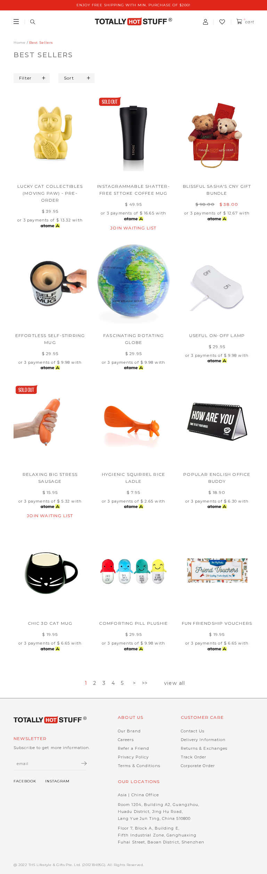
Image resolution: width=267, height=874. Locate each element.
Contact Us (193, 731)
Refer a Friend (133, 748)
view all (174, 683)
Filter (25, 78)
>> (145, 683)
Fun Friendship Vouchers (217, 623)
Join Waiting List (133, 227)
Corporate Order (198, 765)
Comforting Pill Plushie (133, 623)
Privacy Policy (133, 757)
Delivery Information (203, 739)
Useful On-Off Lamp (217, 335)
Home (20, 42)
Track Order (194, 757)
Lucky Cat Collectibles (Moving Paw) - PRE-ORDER (50, 193)
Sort (69, 78)
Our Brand (129, 731)
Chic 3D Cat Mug (50, 623)
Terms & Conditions (139, 765)
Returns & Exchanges (204, 748)
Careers (126, 739)
